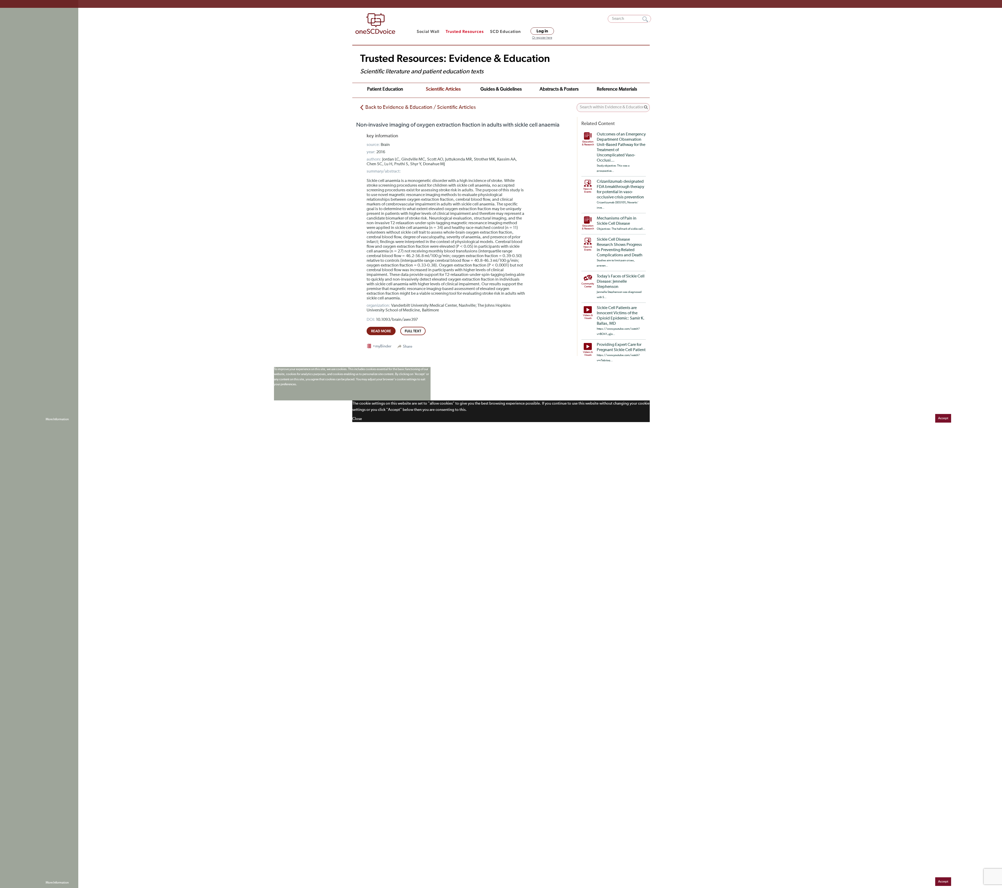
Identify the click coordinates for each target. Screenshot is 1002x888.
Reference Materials (617, 89)
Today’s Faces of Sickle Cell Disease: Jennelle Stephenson (621, 281)
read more (381, 331)
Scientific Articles (443, 89)
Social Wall (428, 31)
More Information (57, 419)
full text (413, 331)
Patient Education (385, 89)
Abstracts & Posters (559, 89)
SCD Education (505, 31)
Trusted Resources (465, 31)
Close (357, 419)
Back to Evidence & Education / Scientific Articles (420, 107)
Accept (943, 418)
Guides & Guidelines (501, 89)
